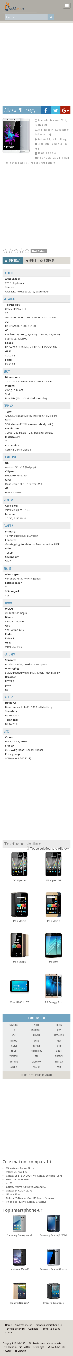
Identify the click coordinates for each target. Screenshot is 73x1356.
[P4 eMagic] (19, 904)
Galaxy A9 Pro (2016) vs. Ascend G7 (26, 1186)
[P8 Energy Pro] (53, 986)
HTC (14, 1035)
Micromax (36, 1061)
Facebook (11, 1347)
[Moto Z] (19, 1257)
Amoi (59, 1066)
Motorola (59, 1035)
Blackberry (36, 1051)
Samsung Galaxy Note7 (19, 1235)
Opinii (32, 260)
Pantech (59, 1061)
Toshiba (14, 1061)
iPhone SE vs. (13, 1194)
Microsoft (36, 1030)
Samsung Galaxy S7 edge (53, 1269)
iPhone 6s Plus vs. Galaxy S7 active (26, 1201)
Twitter (26, 1347)
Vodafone (14, 1056)
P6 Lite (53, 961)
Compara (48, 260)
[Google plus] (65, 110)
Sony (59, 1030)
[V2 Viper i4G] (53, 864)
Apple (36, 1024)
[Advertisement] (36, 62)
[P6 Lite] (53, 945)
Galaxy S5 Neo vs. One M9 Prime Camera (30, 1198)
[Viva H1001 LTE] (19, 986)
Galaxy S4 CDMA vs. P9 (19, 1190)
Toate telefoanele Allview (49, 848)
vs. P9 (9, 1183)
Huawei (36, 1035)
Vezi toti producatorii (37, 1075)
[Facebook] (46, 110)
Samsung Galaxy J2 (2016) (53, 1235)
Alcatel (59, 1051)
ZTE (36, 1056)
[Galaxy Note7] (19, 1223)
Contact (9, 1332)
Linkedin (21, 1350)
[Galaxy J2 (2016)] (53, 1223)
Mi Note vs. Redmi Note (20, 1168)
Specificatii (14, 260)
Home (8, 1325)
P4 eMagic (19, 921)
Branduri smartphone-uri (48, 1325)
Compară (33, 1328)
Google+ (41, 1347)
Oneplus (36, 1045)
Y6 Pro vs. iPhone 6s (17, 1179)
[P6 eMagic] (19, 945)
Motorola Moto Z (20, 1269)
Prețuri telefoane (51, 1328)
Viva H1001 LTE (19, 1002)
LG (14, 1030)
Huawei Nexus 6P (19, 1302)
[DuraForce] (53, 1291)
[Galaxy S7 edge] (53, 1257)
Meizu (14, 1051)
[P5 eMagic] (53, 904)
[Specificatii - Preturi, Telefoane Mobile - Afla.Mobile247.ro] (15, 6)
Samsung (14, 1024)
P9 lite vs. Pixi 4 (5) (16, 1172)
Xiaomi (14, 1045)
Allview (14, 1066)
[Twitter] (55, 110)
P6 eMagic (19, 961)
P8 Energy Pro (53, 1002)
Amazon (36, 1066)
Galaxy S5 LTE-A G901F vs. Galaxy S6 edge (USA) (34, 1175)
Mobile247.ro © (23, 1343)
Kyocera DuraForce (53, 1302)
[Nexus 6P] (19, 1291)
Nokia (59, 1024)
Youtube (55, 1347)
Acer (36, 1040)
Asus (59, 1040)
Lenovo (14, 1040)
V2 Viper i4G (53, 880)
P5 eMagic (53, 921)
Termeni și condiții (15, 1328)
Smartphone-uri (23, 1325)
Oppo (59, 1045)
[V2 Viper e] (19, 864)
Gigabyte (59, 1056)
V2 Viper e (19, 880)
